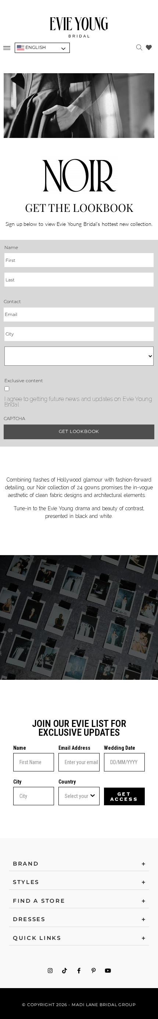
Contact (12, 301)
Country (67, 782)
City (17, 782)
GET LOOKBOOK (79, 431)
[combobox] (77, 796)
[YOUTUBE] (108, 970)
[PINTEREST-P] (93, 970)
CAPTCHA (14, 418)
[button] (7, 48)
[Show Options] (92, 796)
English (35, 47)
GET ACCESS (124, 796)
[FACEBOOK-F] (79, 970)
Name (19, 748)
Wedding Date (119, 748)
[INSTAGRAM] (50, 970)
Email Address (74, 748)
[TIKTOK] (64, 970)
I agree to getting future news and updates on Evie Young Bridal (78, 402)
